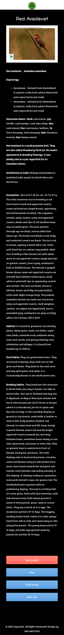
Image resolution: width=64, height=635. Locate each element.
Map (32, 572)
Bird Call (32, 597)
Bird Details (32, 559)
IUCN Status (32, 584)
